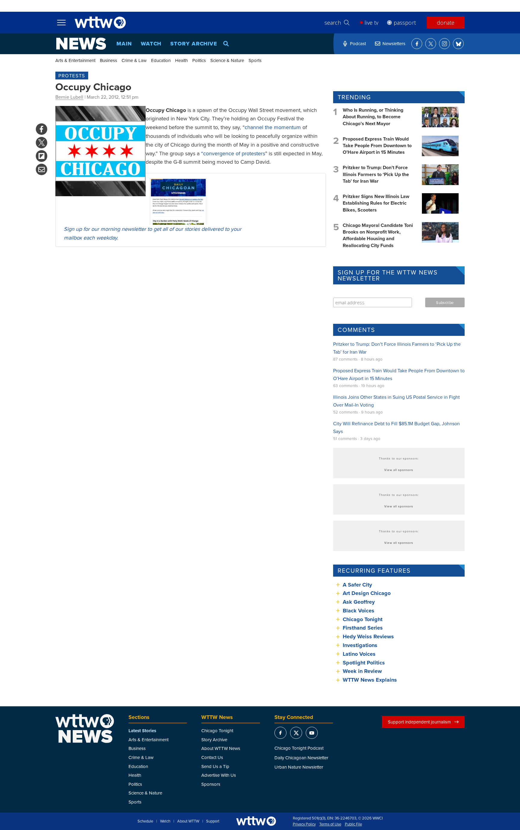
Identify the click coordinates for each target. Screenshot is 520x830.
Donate (445, 22)
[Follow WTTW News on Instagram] (444, 43)
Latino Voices (359, 654)
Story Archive (193, 44)
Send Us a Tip (215, 766)
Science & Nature (227, 60)
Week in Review (362, 671)
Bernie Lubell (69, 97)
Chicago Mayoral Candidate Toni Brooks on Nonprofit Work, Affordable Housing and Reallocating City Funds (378, 235)
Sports (255, 60)
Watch (151, 44)
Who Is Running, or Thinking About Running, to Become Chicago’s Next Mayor (373, 117)
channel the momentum (273, 127)
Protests (71, 75)
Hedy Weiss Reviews (368, 636)
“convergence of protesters (233, 153)
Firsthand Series (363, 628)
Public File (353, 824)
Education (161, 60)
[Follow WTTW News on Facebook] (416, 43)
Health (181, 60)
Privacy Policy (304, 824)
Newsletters (393, 43)
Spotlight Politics (364, 663)
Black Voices (358, 611)
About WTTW (188, 821)
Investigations (360, 645)
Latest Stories (142, 730)
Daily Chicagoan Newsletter (301, 757)
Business (108, 60)
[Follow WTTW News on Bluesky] (458, 43)
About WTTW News (220, 748)
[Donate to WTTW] (256, 821)
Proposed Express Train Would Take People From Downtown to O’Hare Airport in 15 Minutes (377, 145)
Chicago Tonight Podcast (298, 748)
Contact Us (212, 757)
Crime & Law (134, 60)
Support (212, 821)
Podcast (358, 43)
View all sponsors (398, 470)
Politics (199, 60)
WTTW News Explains (370, 680)
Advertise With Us (218, 775)
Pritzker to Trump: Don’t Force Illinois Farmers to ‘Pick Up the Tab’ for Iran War (376, 174)
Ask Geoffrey (359, 602)
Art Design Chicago (367, 593)
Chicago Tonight (362, 619)
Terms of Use (330, 824)
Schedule (145, 821)
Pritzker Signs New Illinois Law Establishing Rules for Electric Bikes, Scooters (376, 203)
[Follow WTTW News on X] (430, 43)
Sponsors (210, 784)
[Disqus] (190, 329)
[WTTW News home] (81, 44)
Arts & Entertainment (75, 60)
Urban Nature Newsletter (298, 767)
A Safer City (357, 585)
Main (124, 44)
